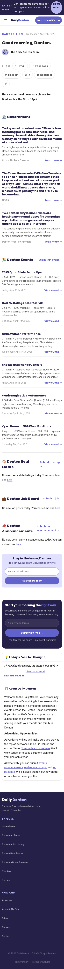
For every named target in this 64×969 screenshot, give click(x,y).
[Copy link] (6, 83)
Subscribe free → (32, 632)
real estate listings (35, 767)
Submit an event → (50, 259)
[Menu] (6, 20)
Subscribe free (32, 580)
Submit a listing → (50, 464)
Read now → (56, 7)
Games (6, 880)
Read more (52, 160)
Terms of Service (41, 961)
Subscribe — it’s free (48, 20)
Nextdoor (46, 75)
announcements (13, 767)
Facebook (41, 66)
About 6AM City (10, 909)
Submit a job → (52, 498)
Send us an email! (35, 671)
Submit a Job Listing (13, 844)
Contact (6, 936)
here (9, 480)
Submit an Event (11, 835)
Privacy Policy (21, 961)
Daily (20, 20)
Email (22, 66)
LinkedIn (13, 75)
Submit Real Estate (12, 853)
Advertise (7, 900)
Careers (6, 927)
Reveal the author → (15, 675)
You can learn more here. (36, 748)
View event (51, 290)
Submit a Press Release (15, 862)
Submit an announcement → (48, 528)
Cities (5, 918)
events (43, 763)
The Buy (6, 871)
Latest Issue (8, 826)
